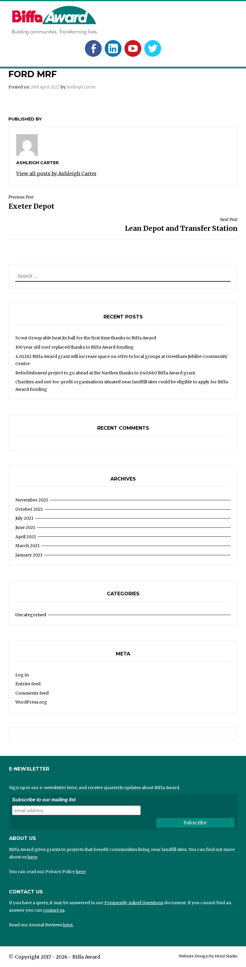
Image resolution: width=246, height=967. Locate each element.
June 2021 (25, 527)
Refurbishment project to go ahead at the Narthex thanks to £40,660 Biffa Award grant (105, 373)
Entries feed (27, 684)
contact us (53, 910)
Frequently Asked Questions (133, 902)
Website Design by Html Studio (208, 956)
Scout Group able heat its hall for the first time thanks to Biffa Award (85, 338)
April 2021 (25, 536)
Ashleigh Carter (81, 87)
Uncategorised (30, 614)
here (32, 857)
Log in (22, 675)
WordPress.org (31, 702)
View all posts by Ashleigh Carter (56, 173)
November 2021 (31, 500)
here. (68, 925)
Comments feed (32, 693)
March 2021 (27, 545)
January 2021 (28, 555)
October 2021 (29, 509)
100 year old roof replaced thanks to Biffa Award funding (74, 347)
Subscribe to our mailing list (44, 799)
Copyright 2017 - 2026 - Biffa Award (57, 957)
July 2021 (24, 518)
